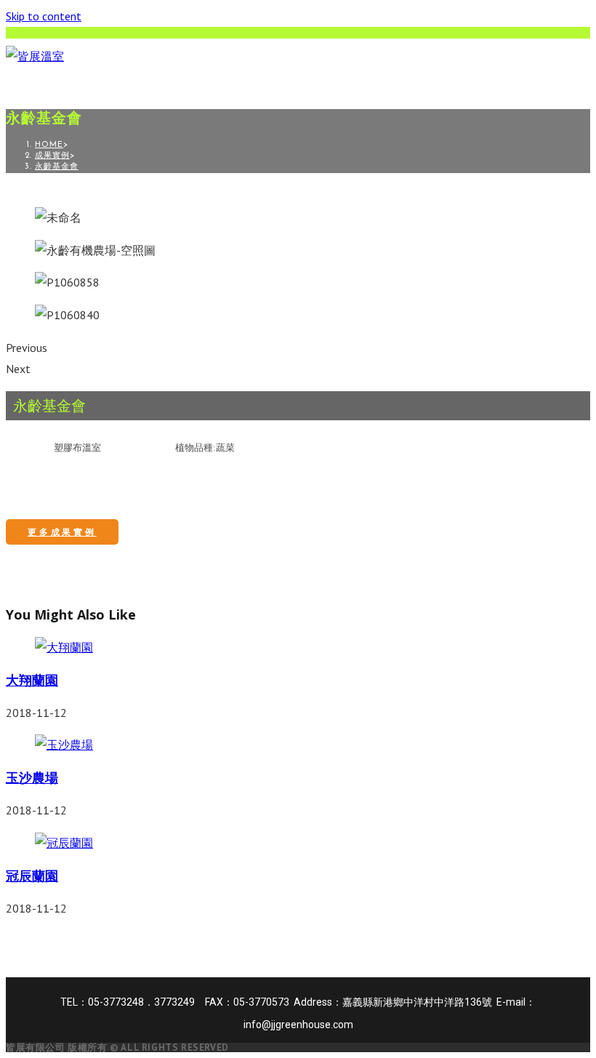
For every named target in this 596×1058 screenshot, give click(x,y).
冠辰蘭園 (32, 875)
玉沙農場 (32, 777)
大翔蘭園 (32, 680)
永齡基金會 (56, 167)
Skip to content (43, 16)
